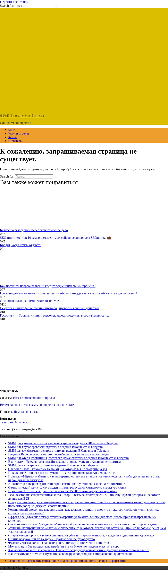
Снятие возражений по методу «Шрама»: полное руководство (51, 539)
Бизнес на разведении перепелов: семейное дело (34, 230)
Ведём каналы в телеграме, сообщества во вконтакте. (37, 404)
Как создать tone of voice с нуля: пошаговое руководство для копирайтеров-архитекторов (70, 554)
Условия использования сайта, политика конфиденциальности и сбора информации (67, 560)
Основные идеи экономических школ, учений (32, 300)
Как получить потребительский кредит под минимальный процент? (47, 286)
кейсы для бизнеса (24, 411)
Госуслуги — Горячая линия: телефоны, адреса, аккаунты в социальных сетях (54, 315)
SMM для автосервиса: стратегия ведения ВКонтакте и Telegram (53, 465)
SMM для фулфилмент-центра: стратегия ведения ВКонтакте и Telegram (58, 450)
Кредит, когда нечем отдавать (20, 245)
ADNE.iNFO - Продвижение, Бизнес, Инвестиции (22, 116)
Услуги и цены (18, 133)
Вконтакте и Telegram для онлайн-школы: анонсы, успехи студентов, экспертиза (64, 461)
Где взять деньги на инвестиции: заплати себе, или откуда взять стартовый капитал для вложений (68, 293)
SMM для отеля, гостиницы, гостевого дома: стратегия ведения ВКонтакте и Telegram (68, 458)
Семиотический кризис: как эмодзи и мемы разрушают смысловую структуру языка (67, 487)
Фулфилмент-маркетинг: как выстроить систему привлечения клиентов (58, 542)
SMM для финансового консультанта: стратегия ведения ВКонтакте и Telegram (63, 443)
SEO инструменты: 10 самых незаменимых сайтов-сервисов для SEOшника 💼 (55, 237)
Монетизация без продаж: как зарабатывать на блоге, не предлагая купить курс (63, 546)
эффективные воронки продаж (34, 397)
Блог (11, 129)
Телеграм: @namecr (13, 422)
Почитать (15, 141)
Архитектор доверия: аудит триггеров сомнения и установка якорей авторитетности (67, 483)
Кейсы (12, 137)
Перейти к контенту (14, 1)
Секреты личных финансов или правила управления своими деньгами (49, 308)
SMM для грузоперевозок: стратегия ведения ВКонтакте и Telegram (55, 447)
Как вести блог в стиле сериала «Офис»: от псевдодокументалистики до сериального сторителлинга (78, 550)
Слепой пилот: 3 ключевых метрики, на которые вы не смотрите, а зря (57, 469)
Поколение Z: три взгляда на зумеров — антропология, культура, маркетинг (61, 472)
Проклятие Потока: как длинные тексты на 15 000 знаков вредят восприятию (62, 491)
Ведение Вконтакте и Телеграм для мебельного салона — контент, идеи (58, 454)
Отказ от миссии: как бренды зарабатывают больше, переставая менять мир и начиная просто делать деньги (84, 524)
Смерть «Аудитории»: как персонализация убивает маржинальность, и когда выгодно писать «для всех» (81, 535)
